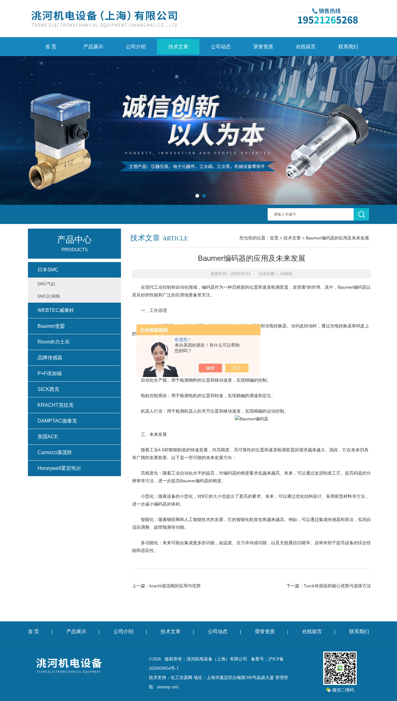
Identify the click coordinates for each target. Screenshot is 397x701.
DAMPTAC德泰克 (57, 420)
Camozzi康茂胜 (55, 452)
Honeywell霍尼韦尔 (59, 468)
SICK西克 (48, 389)
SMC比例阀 (48, 296)
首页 (274, 237)
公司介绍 (136, 46)
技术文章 (178, 46)
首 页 (50, 46)
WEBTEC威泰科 (56, 310)
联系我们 (348, 46)
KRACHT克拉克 (56, 405)
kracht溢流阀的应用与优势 (175, 585)
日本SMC (48, 269)
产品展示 (93, 46)
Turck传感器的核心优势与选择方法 (337, 585)
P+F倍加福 (50, 373)
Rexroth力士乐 (54, 341)
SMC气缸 (46, 283)
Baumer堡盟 (51, 326)
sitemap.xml (167, 687)
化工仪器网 (181, 677)
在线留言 (306, 46)
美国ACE (48, 436)
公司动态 (221, 46)
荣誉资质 (263, 46)
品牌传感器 (50, 357)
